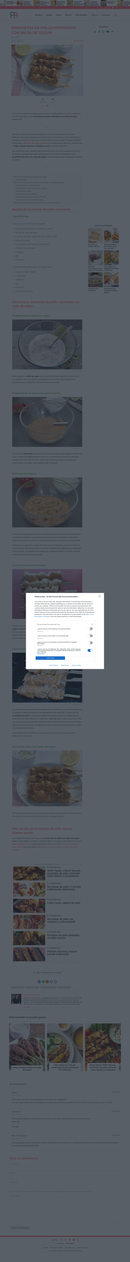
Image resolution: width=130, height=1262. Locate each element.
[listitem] (65, 624)
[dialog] (65, 631)
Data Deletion (53, 665)
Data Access (65, 665)
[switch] (90, 628)
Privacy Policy (76, 665)
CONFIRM (50, 658)
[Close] (100, 597)
